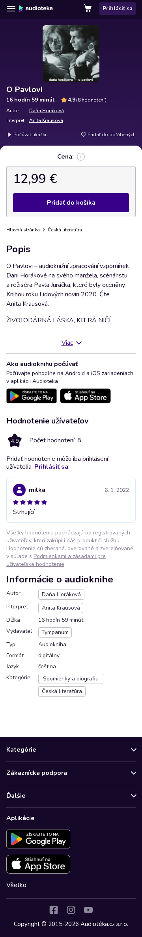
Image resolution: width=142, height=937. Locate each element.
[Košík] (88, 8)
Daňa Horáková (46, 110)
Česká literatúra (65, 230)
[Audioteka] (36, 8)
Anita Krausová (46, 120)
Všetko (16, 885)
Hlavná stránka (23, 230)
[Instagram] (71, 910)
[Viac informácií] (81, 157)
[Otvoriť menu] (11, 8)
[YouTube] (88, 910)
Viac (67, 342)
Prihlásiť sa (118, 8)
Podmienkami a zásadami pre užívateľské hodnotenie (56, 560)
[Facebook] (53, 910)
